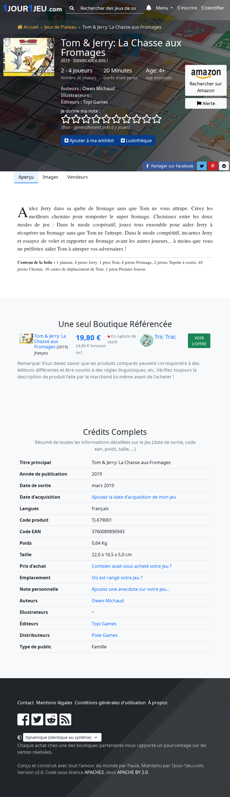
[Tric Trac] (146, 345)
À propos (157, 703)
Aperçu (26, 177)
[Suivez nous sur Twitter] (37, 723)
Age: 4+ (155, 70)
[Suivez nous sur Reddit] (51, 723)
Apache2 (94, 772)
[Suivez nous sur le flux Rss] (65, 723)
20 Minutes (118, 70)
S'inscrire (187, 8)
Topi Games (95, 102)
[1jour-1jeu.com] (32, 8)
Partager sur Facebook (171, 166)
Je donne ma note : (80, 111)
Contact (25, 703)
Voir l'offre (199, 340)
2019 (65, 60)
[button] (149, 8)
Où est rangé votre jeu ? (117, 578)
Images (50, 177)
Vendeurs (77, 177)
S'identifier (212, 8)
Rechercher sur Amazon (206, 87)
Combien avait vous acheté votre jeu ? (132, 566)
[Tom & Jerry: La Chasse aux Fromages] (29, 92)
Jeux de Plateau (60, 27)
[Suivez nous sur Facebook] (23, 723)
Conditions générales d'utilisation (110, 703)
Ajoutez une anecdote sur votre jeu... (130, 589)
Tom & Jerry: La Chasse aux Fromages (121, 47)
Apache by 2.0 (132, 772)
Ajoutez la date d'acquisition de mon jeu (134, 497)
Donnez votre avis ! (90, 60)
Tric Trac (165, 336)
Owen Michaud (98, 88)
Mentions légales (54, 703)
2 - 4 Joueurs (77, 70)
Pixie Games (105, 635)
